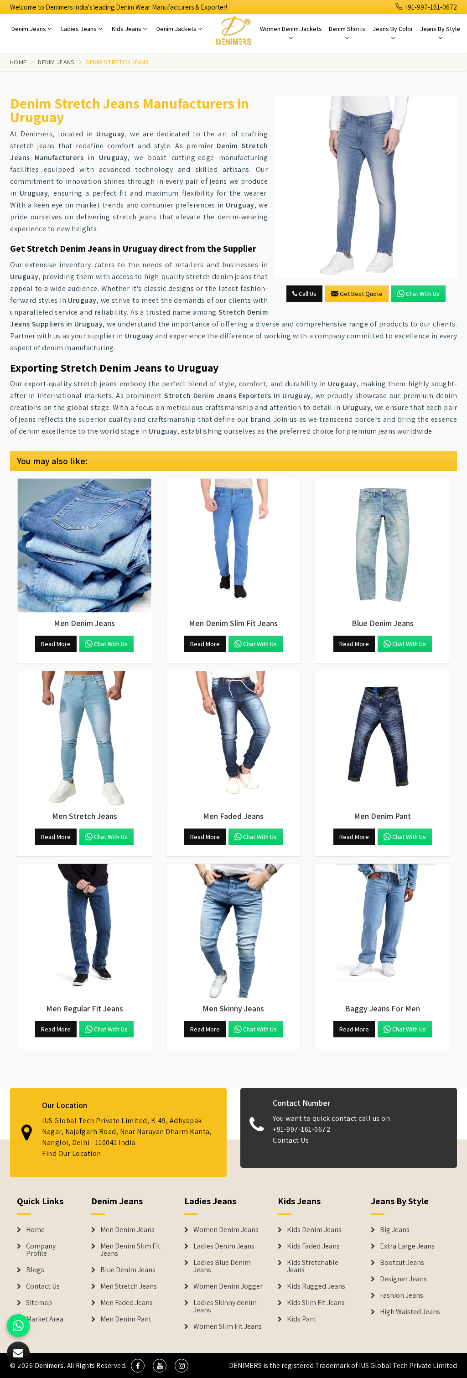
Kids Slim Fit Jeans (316, 1302)
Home (18, 62)
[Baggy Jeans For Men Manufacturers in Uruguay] (382, 931)
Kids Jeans (127, 29)
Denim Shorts (347, 29)
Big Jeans (395, 1229)
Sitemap (39, 1302)
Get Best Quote (361, 294)
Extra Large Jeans (407, 1246)
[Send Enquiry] (366, 187)
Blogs (35, 1270)
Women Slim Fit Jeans (227, 1326)
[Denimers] (233, 30)
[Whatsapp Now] (18, 1325)
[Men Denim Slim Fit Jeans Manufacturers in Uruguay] (233, 545)
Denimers (49, 1365)
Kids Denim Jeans (314, 1229)
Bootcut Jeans (402, 1262)
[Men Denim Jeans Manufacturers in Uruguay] (84, 545)
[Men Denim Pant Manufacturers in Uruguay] (382, 738)
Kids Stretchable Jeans (312, 1266)
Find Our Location (71, 1153)
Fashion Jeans (401, 1295)
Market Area (44, 1319)
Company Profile (41, 1250)
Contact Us (291, 1140)
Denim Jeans (29, 29)
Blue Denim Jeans (128, 1270)
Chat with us (423, 294)
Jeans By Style (440, 29)
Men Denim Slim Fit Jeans (130, 1250)
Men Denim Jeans (127, 1229)
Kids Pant (302, 1319)
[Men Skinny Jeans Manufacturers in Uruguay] (233, 931)
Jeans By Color (393, 29)
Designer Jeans (403, 1279)
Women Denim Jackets (291, 29)
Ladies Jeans (79, 29)
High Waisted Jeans (410, 1312)
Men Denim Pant (125, 1319)
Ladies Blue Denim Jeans (222, 1266)
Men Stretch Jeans (128, 1286)
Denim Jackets (177, 29)
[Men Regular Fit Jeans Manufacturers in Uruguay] (84, 931)
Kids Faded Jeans (313, 1246)
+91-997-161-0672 (430, 7)
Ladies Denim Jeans (223, 1246)
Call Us (307, 294)
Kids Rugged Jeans (316, 1286)
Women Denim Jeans (226, 1229)
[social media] (138, 1366)
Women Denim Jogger (228, 1286)
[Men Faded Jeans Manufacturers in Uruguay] (233, 738)
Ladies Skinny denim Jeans (225, 1306)
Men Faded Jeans (126, 1302)
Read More (56, 644)
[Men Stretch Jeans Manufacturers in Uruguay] (84, 738)
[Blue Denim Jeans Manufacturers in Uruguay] (382, 545)
